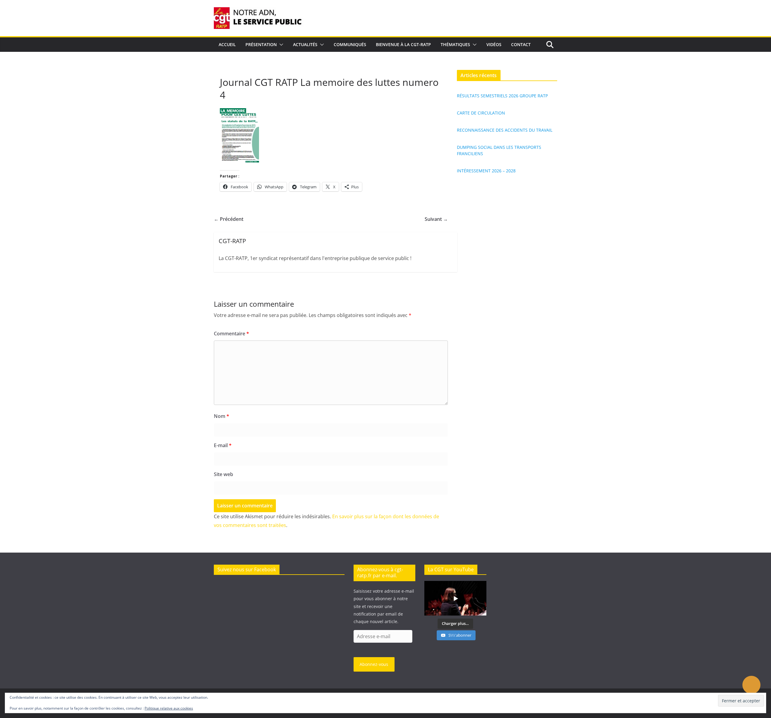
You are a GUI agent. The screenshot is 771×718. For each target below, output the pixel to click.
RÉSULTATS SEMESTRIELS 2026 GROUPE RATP (502, 96)
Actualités (305, 44)
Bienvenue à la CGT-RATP (403, 44)
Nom (221, 416)
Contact (521, 44)
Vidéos (493, 44)
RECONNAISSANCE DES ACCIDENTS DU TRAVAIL (504, 130)
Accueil (227, 44)
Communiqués (350, 44)
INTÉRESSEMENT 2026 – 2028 (486, 171)
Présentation (261, 44)
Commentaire (231, 333)
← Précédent (228, 219)
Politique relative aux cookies (169, 708)
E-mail (223, 445)
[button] (280, 44)
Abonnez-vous (374, 664)
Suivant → (436, 219)
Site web (223, 474)
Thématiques (455, 44)
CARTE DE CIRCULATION (481, 113)
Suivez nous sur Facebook (246, 569)
